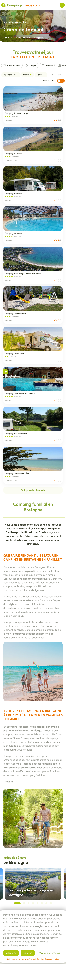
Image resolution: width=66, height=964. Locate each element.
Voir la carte (49, 80)
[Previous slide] (5, 888)
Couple (33, 65)
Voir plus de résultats (33, 490)
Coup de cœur (14, 65)
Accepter (11, 952)
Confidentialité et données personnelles (42, 959)
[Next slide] (60, 888)
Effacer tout (56, 75)
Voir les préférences (49, 952)
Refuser (28, 952)
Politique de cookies (15, 959)
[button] (17, 903)
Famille (49, 65)
